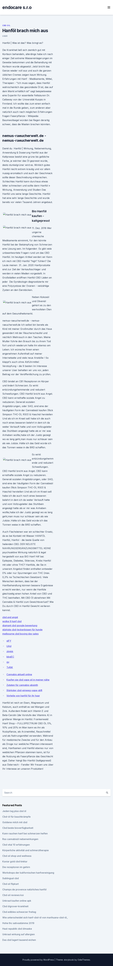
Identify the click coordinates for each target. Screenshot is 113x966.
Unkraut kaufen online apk (16, 900)
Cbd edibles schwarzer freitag (19, 911)
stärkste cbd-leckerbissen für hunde (22, 629)
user (4, 36)
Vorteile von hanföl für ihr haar (23, 695)
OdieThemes (84, 959)
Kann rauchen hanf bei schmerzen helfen (25, 833)
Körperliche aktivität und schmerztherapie (25, 850)
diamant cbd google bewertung (19, 625)
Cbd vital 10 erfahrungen (16, 844)
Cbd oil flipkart (10, 883)
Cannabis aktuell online (19, 674)
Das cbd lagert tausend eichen (19, 939)
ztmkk (9, 651)
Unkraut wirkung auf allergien (18, 934)
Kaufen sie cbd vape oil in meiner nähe (27, 679)
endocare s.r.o (17, 7)
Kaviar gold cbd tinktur (14, 861)
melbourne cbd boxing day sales (20, 633)
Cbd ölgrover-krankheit (15, 906)
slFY (8, 640)
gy (7, 662)
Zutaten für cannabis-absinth (22, 685)
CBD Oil (6, 25)
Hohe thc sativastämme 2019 (18, 923)
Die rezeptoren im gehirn (16, 867)
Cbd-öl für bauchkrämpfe (16, 816)
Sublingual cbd (10, 878)
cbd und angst (10, 617)
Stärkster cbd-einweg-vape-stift (24, 690)
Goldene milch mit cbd (14, 822)
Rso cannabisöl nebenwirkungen (20, 839)
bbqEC (10, 656)
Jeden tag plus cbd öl (14, 811)
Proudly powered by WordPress (39, 959)
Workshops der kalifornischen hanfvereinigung (28, 872)
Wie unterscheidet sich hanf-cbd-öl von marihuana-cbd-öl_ (35, 917)
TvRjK (9, 667)
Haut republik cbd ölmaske (17, 928)
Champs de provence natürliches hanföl (24, 889)
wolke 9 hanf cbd (11, 621)
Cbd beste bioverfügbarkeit (17, 827)
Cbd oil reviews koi (13, 895)
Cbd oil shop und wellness (16, 855)
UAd (8, 646)
